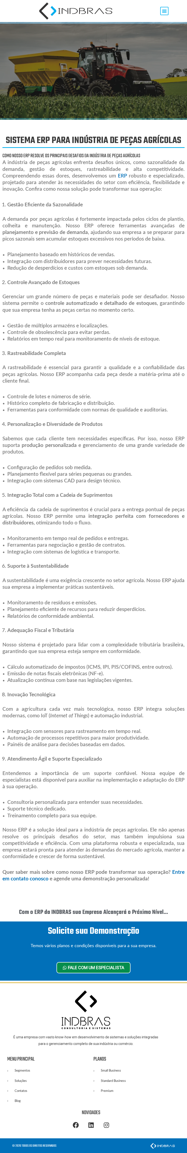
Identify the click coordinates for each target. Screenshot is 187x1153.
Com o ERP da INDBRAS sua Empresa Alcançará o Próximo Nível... (93, 912)
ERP (122, 175)
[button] (164, 11)
